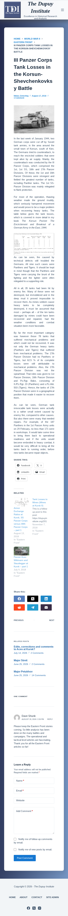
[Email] (46, 607)
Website (20, 800)
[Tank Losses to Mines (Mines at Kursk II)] (41, 516)
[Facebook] (19, 599)
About (24, 897)
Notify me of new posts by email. (35, 849)
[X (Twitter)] (32, 599)
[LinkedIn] (46, 599)
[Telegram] (32, 607)
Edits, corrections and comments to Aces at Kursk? (33, 648)
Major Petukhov (23, 671)
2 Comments (37, 653)
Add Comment (24, 811)
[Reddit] (19, 607)
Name (20, 780)
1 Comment (19, 98)
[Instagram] (39, 908)
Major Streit (20, 660)
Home (12, 897)
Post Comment (25, 858)
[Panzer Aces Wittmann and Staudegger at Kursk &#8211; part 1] (21, 551)
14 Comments (39, 675)
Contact (36, 897)
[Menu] (62, 10)
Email (20, 790)
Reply (50, 719)
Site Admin (52, 897)
